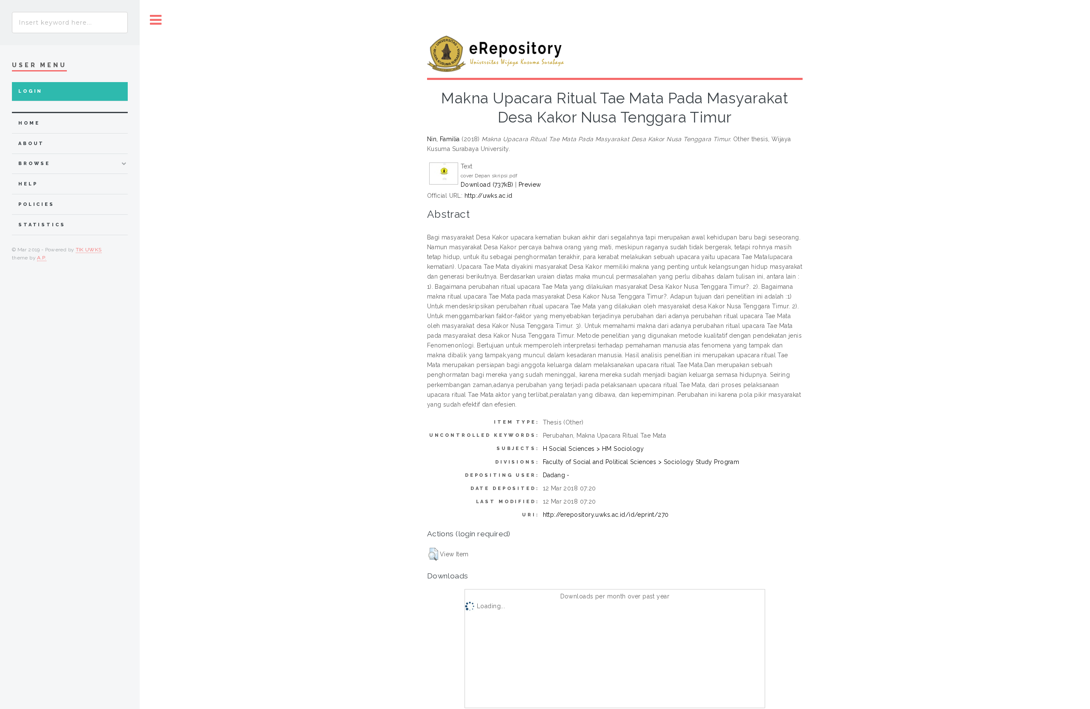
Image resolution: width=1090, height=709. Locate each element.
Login (30, 91)
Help (27, 184)
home (29, 123)
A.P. (41, 258)
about (31, 143)
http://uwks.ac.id (489, 195)
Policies (36, 204)
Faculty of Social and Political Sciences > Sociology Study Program (641, 461)
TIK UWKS (89, 250)
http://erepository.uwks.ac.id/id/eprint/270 (606, 514)
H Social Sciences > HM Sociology (593, 448)
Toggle (156, 20)
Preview (530, 184)
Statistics (42, 225)
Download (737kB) (487, 184)
